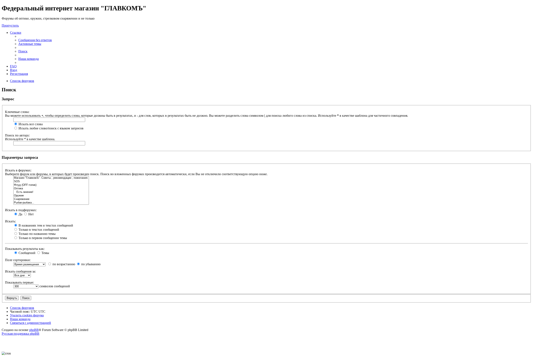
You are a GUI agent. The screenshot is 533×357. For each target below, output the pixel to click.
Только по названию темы (37, 234)
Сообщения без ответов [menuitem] (35, 40)
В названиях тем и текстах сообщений (45, 225)
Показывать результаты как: (25, 248)
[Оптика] (51, 188)
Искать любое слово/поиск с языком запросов (50, 128)
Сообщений (26, 253)
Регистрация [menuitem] (19, 74)
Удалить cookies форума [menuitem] (27, 315)
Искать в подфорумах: (21, 210)
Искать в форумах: (18, 170)
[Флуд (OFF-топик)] (51, 185)
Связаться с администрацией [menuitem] (30, 323)
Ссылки (15, 32)
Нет (30, 214)
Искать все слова (30, 124)
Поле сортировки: (18, 260)
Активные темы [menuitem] (29, 44)
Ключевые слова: (17, 112)
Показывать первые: (19, 282)
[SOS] (51, 181)
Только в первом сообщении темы (42, 238)
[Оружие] (51, 195)
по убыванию (90, 264)
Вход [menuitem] (13, 70)
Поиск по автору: (17, 135)
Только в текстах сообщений (38, 229)
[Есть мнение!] (51, 192)
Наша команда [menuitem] (28, 59)
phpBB (34, 330)
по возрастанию (63, 264)
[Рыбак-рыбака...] (51, 203)
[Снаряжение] (51, 199)
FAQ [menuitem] (13, 66)
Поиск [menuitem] (22, 51)
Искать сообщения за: (20, 271)
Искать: (10, 221)
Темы (45, 253)
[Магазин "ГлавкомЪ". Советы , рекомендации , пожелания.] (51, 178)
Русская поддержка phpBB (20, 333)
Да (20, 214)
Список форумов (22, 308)
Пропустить (10, 25)
